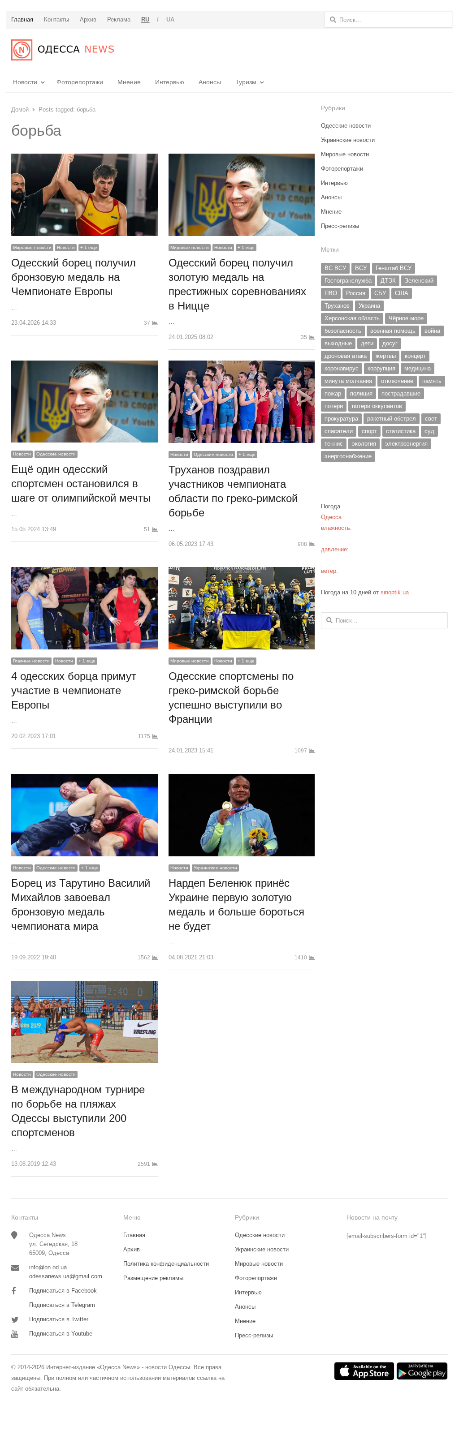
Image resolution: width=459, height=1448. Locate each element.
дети (367, 343)
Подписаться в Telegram (62, 1305)
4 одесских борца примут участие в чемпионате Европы (73, 690)
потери (334, 406)
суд (429, 431)
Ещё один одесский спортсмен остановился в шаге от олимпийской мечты (81, 483)
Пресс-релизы (340, 226)
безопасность (343, 330)
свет (431, 418)
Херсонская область (352, 318)
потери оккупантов (377, 406)
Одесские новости (56, 453)
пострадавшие (400, 393)
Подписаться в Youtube (60, 1333)
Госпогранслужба (348, 280)
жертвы (386, 355)
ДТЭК (388, 280)
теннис (334, 443)
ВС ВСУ (335, 268)
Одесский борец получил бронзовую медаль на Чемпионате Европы (73, 277)
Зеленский (419, 280)
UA (170, 19)
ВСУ (361, 268)
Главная (134, 1235)
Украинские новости (215, 867)
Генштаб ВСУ (393, 268)
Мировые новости (32, 247)
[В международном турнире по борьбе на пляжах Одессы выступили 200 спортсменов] (84, 986)
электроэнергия (406, 443)
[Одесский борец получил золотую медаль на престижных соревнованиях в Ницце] (242, 158)
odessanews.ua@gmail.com (65, 1276)
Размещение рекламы (153, 1278)
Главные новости (31, 660)
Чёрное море (406, 318)
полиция (361, 393)
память (432, 381)
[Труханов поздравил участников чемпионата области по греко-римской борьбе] (242, 365)
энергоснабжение (348, 456)
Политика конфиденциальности (166, 1263)
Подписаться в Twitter (58, 1319)
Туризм (245, 82)
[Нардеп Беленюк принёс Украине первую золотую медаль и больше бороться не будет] (242, 779)
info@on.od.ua (48, 1267)
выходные (338, 343)
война (432, 330)
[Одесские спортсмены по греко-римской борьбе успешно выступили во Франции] (242, 572)
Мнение (129, 82)
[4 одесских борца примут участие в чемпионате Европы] (84, 572)
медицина (417, 368)
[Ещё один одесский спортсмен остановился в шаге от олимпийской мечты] (84, 365)
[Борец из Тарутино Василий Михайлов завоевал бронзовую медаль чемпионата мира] (84, 779)
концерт (415, 355)
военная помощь (393, 330)
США (401, 293)
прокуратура (341, 418)
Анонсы (210, 82)
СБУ (380, 293)
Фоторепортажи (79, 82)
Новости (25, 82)
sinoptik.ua (395, 592)
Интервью (169, 82)
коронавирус (342, 368)
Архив (131, 1249)
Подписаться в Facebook (63, 1290)
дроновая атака (346, 355)
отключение (397, 381)
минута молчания (348, 381)
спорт (369, 431)
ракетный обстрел (391, 418)
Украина (369, 305)
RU (145, 19)
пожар (333, 393)
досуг (390, 343)
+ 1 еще (88, 247)
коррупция (381, 368)
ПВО (331, 293)
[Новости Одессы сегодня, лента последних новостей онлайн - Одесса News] (62, 49)
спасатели (339, 431)
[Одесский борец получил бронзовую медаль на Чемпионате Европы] (84, 158)
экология (364, 443)
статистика (401, 431)
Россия (355, 293)
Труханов (337, 305)
